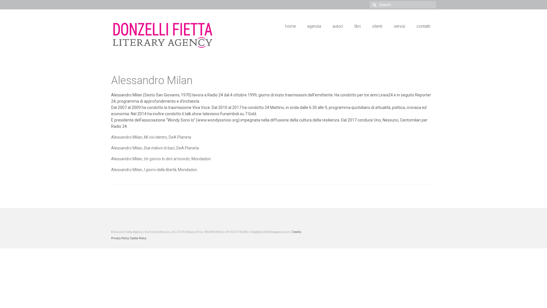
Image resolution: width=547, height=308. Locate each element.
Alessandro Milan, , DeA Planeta (151, 137)
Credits (296, 232)
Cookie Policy (138, 238)
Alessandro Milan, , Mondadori (161, 159)
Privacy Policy (120, 238)
